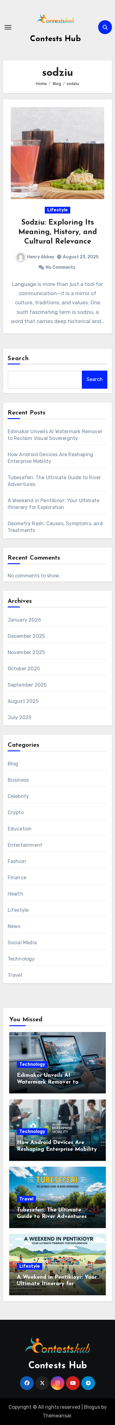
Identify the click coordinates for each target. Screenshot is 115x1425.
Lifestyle (57, 210)
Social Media (22, 943)
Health (15, 894)
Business (18, 780)
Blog (13, 764)
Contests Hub (55, 39)
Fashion (17, 861)
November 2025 (26, 652)
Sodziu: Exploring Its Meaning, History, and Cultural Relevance (57, 232)
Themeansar (57, 1416)
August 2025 (23, 701)
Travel (15, 975)
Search (18, 359)
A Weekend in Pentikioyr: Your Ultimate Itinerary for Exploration (57, 1284)
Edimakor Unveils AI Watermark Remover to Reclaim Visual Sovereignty (53, 1082)
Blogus (92, 1407)
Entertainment (25, 845)
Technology (21, 959)
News (14, 926)
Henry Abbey (40, 257)
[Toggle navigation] (8, 27)
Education (20, 829)
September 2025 (27, 685)
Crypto (16, 812)
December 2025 (26, 636)
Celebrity (18, 796)
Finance (17, 877)
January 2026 (24, 620)
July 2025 (20, 717)
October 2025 (24, 669)
